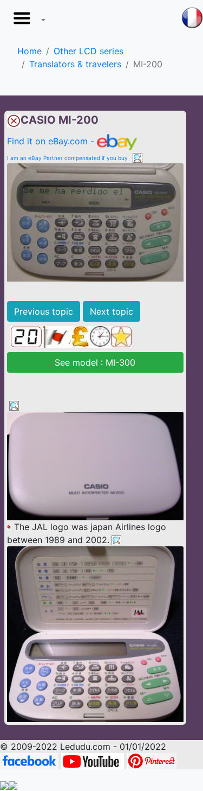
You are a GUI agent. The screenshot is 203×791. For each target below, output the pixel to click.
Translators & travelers (75, 64)
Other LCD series (88, 51)
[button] (27, 21)
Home (29, 51)
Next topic (111, 311)
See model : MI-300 (95, 362)
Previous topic (43, 311)
